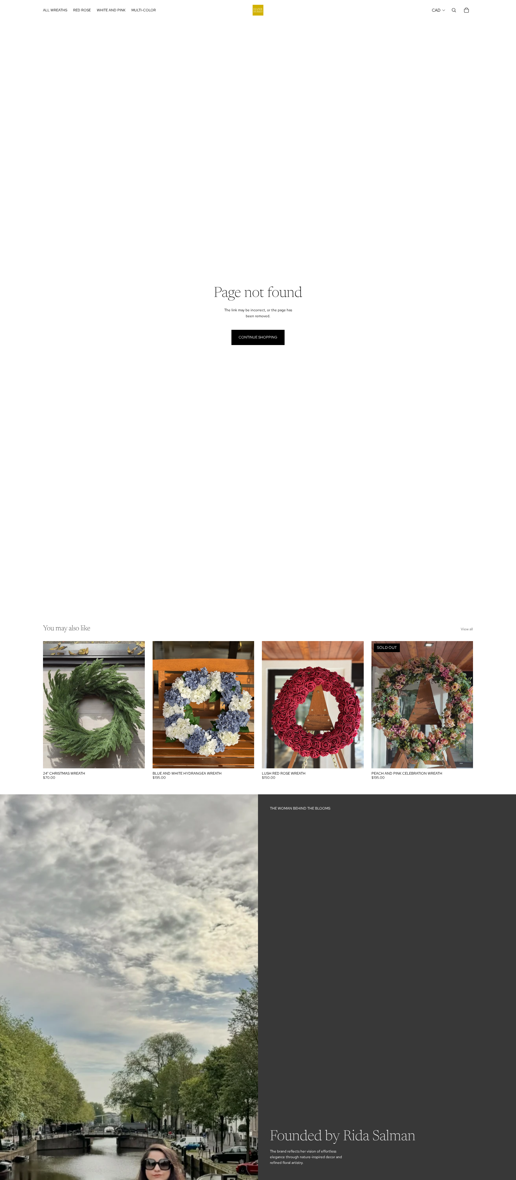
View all (467, 629)
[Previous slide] (52, 704)
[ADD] (135, 759)
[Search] (453, 10)
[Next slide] (136, 704)
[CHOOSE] (244, 759)
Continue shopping (258, 337)
